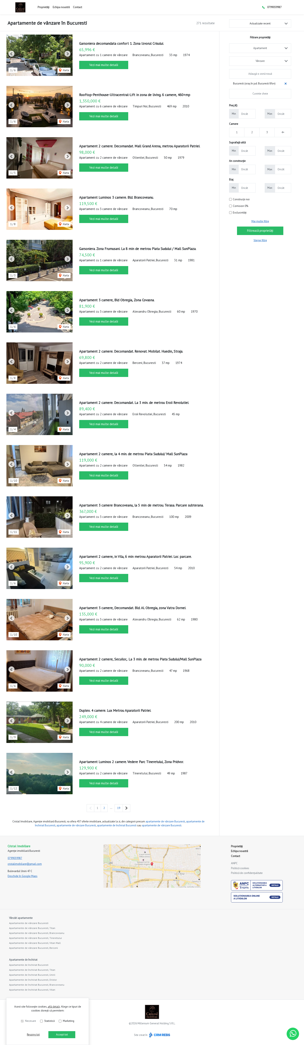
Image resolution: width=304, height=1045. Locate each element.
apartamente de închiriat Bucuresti (116, 825)
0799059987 (274, 7)
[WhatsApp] (293, 1034)
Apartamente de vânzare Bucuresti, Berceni (33, 947)
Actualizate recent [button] (260, 23)
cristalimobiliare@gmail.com (25, 864)
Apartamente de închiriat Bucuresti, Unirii (32, 974)
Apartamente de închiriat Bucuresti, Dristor (33, 979)
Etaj (231, 179)
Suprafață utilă (237, 142)
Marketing (68, 1021)
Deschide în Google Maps (22, 876)
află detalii (54, 1006)
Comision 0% (240, 206)
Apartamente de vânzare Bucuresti (28, 923)
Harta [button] (65, 70)
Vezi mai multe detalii (103, 65)
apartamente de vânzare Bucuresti (165, 821)
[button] (11, 54)
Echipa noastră (61, 7)
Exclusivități (240, 212)
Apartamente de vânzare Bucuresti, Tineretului (35, 937)
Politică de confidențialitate (247, 873)
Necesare (30, 1021)
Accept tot (62, 1034)
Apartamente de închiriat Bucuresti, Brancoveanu (36, 984)
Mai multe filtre (260, 221)
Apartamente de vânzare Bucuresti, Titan (32, 928)
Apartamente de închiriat (23, 959)
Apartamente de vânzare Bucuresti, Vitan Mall (35, 942)
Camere (233, 124)
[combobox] (260, 48)
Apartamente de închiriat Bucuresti (28, 964)
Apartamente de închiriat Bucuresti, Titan (32, 969)
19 (118, 808)
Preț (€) (233, 105)
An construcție (237, 161)
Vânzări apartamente (21, 918)
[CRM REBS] (159, 1035)
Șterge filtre (260, 240)
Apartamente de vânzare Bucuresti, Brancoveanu (36, 933)
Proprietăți (43, 7)
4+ (282, 132)
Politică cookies (240, 868)
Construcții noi (241, 199)
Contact (77, 7)
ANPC (234, 863)
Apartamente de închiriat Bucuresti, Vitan (32, 989)
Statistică (49, 1021)
